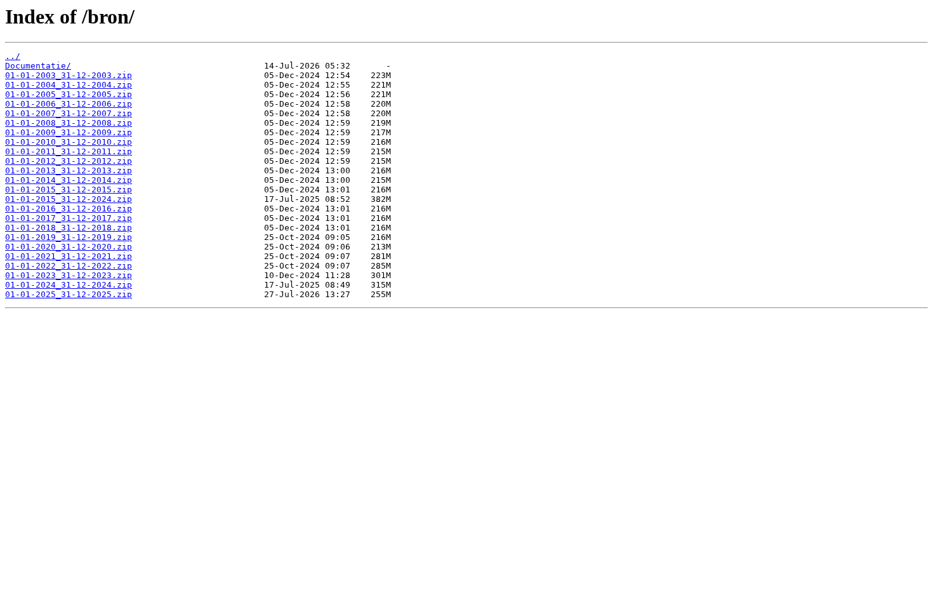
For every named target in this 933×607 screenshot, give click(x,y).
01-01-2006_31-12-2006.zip (68, 104)
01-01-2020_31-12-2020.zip (68, 246)
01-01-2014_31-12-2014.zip (68, 180)
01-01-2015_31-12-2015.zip (68, 189)
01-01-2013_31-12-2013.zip (68, 170)
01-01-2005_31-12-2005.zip (68, 94)
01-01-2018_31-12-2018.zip (68, 227)
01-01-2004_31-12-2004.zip (68, 85)
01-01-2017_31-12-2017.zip (68, 218)
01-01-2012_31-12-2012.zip (68, 161)
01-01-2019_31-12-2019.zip (68, 237)
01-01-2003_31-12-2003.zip (68, 75)
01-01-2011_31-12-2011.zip (68, 151)
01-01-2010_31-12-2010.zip (68, 142)
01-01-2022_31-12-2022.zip (68, 265)
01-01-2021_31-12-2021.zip (68, 256)
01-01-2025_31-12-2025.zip (68, 294)
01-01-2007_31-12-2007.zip (68, 113)
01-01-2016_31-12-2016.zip (68, 208)
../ (12, 56)
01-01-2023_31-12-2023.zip (68, 275)
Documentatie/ (38, 65)
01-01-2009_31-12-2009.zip (68, 132)
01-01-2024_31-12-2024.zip (68, 285)
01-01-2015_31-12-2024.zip (68, 199)
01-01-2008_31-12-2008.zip (68, 123)
